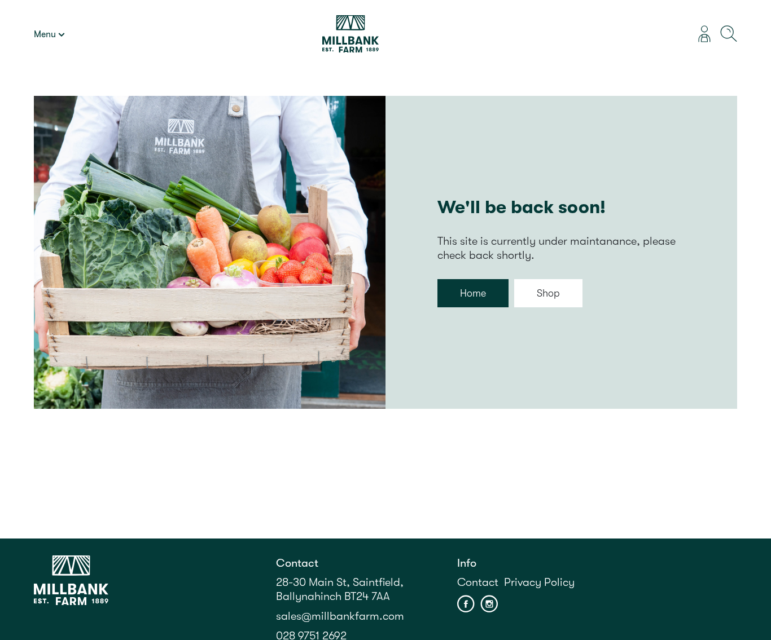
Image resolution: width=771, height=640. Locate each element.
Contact (477, 582)
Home (473, 293)
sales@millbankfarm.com (340, 616)
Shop (548, 293)
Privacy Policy (539, 582)
